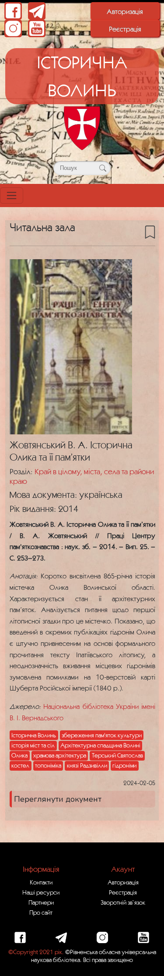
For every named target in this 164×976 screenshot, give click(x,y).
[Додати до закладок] (150, 231)
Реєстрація (125, 29)
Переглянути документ (57, 799)
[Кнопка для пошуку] (102, 168)
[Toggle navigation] (11, 195)
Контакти (41, 882)
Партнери (41, 902)
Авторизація (125, 11)
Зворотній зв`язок (123, 902)
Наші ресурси (40, 892)
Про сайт (40, 912)
